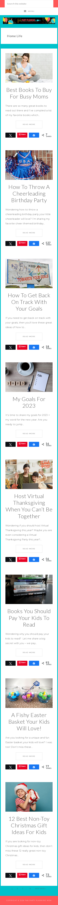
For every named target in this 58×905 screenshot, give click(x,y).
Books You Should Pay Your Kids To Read (29, 618)
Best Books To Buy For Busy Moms (29, 93)
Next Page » (40, 889)
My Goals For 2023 (29, 402)
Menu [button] (31, 11)
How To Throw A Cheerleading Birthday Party (29, 193)
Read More (29, 124)
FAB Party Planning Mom (29, 20)
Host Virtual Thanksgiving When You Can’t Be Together (29, 506)
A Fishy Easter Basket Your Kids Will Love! (29, 721)
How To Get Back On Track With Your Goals (29, 302)
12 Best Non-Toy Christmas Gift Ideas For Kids (29, 825)
